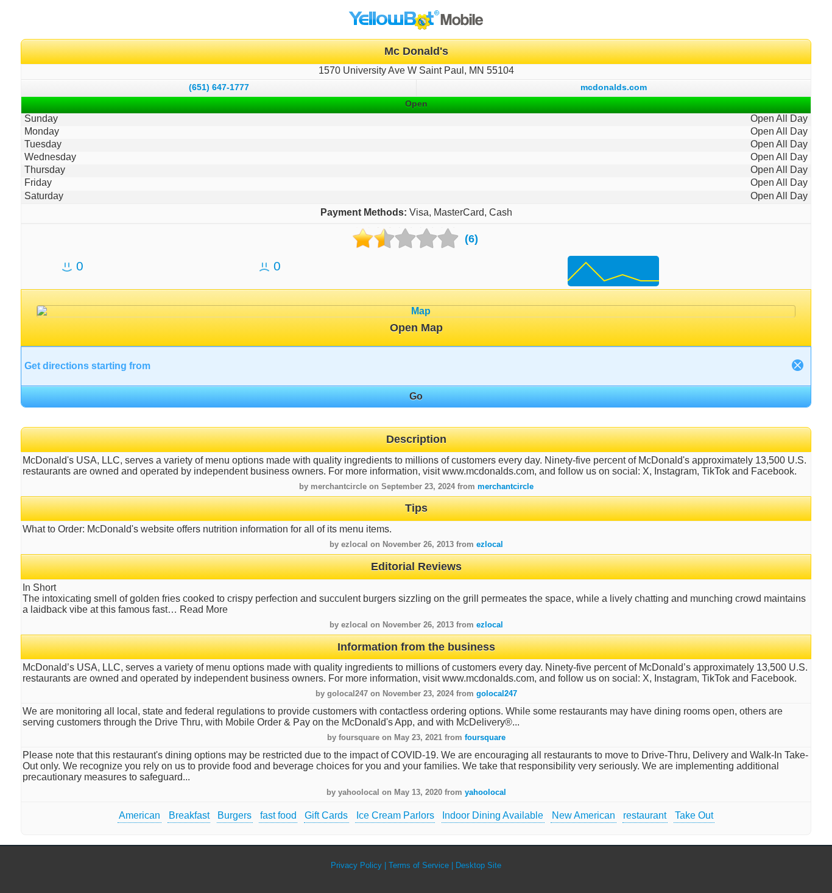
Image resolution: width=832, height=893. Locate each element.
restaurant (644, 815)
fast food (278, 815)
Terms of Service (419, 865)
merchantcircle (506, 486)
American (139, 815)
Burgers (234, 815)
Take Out (694, 815)
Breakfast (189, 815)
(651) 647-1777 (219, 87)
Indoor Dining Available (492, 815)
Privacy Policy (356, 865)
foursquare (485, 737)
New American (583, 815)
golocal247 (496, 693)
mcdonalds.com (613, 87)
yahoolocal (485, 792)
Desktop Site (478, 865)
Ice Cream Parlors (395, 815)
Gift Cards (326, 815)
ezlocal (489, 544)
